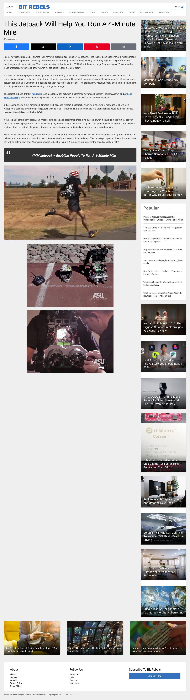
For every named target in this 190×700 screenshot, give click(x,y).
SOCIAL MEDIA (42, 13)
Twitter (72, 677)
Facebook (73, 674)
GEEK (131, 13)
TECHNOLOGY (24, 13)
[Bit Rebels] (33, 8)
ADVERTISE (164, 13)
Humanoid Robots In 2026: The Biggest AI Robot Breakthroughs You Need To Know (163, 327)
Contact (13, 677)
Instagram (73, 683)
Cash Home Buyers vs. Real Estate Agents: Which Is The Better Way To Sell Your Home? (162, 191)
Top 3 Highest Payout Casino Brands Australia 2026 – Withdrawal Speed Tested (31, 649)
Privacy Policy (16, 683)
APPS (92, 13)
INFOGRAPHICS (146, 13)
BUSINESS (59, 13)
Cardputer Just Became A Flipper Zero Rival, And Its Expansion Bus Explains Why (157, 649)
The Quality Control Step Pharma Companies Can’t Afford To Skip (163, 154)
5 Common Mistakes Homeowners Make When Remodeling (159, 572)
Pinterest (73, 680)
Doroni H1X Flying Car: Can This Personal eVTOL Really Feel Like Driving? (163, 536)
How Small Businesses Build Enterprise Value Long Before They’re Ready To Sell (161, 117)
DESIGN (104, 13)
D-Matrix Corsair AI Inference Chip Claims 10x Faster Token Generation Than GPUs (161, 463)
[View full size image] (70, 202)
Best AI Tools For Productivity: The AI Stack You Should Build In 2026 (163, 363)
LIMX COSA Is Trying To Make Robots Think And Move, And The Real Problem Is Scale (161, 400)
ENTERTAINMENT (77, 13)
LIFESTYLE (118, 13)
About (12, 674)
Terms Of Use (15, 686)
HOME (9, 13)
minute (35, 94)
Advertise (14, 680)
